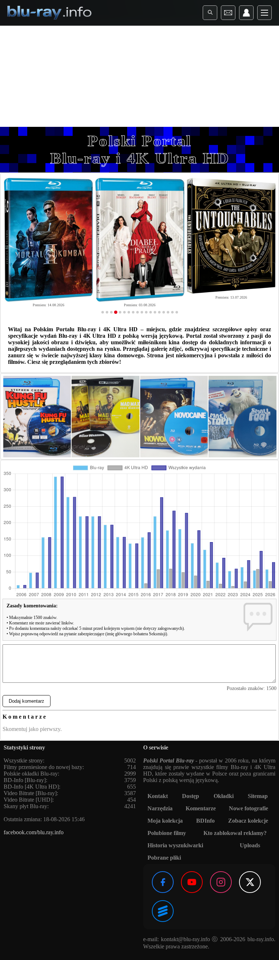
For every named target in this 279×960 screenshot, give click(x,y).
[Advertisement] (139, 76)
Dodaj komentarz (26, 701)
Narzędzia (160, 808)
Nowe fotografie (248, 808)
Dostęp (190, 796)
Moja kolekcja (165, 821)
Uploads (250, 845)
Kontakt (157, 796)
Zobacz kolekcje (248, 821)
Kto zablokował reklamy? (235, 833)
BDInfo (205, 821)
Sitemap (258, 796)
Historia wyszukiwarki (175, 845)
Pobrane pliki (164, 858)
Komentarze (201, 808)
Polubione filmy (166, 833)
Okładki (224, 796)
